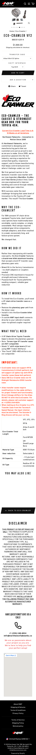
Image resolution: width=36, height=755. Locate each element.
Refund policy (18, 726)
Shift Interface (17, 63)
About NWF (18, 704)
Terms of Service (18, 720)
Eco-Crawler (20, 31)
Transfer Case (17, 54)
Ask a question (18, 80)
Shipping (9, 47)
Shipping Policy (18, 723)
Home (12, 31)
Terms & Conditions (18, 710)
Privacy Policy (18, 713)
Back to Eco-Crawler (19, 510)
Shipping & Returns (18, 707)
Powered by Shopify (18, 753)
